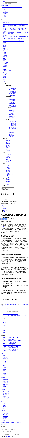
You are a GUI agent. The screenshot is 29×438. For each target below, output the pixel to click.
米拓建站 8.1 (9, 436)
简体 (4, 1)
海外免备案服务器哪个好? (9, 339)
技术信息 (5, 210)
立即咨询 (3, 206)
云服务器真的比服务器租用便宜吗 (11, 350)
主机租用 (23, 308)
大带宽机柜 (24, 304)
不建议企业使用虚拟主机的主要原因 (12, 345)
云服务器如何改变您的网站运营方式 (12, 340)
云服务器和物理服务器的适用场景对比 (12, 346)
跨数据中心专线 (5, 308)
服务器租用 (8, 304)
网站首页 (5, 81)
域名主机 (5, 211)
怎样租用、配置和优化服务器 (10, 342)
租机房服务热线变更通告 (9, 343)
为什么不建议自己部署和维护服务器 (12, 349)
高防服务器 (13, 304)
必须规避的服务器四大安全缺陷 (10, 347)
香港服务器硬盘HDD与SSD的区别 (11, 338)
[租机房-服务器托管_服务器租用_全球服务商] (5, 5)
